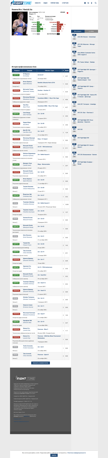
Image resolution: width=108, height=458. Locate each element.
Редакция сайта (17, 419)
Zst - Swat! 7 (41, 314)
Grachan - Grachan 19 (44, 90)
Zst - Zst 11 (41, 306)
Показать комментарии (40, 363)
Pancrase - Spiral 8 (43, 354)
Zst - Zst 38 (41, 123)
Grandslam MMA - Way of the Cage (48, 106)
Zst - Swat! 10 (42, 290)
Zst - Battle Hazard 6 (43, 154)
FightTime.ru (26, 416)
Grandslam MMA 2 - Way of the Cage (48, 98)
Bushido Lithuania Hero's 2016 (46, 82)
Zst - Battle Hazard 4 (43, 203)
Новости (37, 3)
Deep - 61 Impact (42, 139)
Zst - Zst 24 (41, 211)
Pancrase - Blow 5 (43, 329)
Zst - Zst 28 (41, 187)
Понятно (54, 455)
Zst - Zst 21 (41, 236)
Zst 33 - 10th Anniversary (45, 146)
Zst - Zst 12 (41, 298)
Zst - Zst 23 (41, 218)
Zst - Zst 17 (41, 259)
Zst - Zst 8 (40, 347)
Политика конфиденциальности (21, 421)
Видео (45, 3)
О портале (65, 3)
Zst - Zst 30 (41, 172)
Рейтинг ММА (55, 3)
